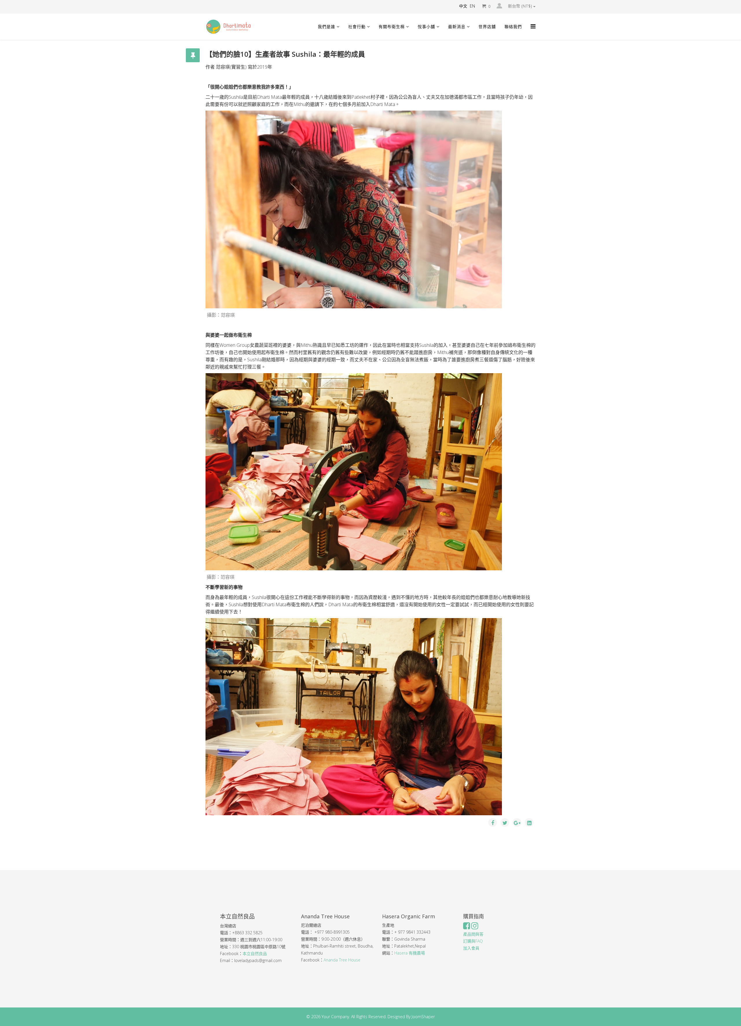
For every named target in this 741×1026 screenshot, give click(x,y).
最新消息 (456, 26)
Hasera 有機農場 (410, 953)
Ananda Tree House (342, 960)
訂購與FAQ (473, 941)
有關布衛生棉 (392, 26)
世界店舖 (487, 26)
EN (472, 6)
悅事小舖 (426, 26)
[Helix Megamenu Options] (533, 26)
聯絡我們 (513, 26)
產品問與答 (473, 934)
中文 (463, 6)
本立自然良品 (255, 953)
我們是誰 (326, 26)
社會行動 (357, 26)
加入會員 (471, 948)
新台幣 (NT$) (520, 6)
